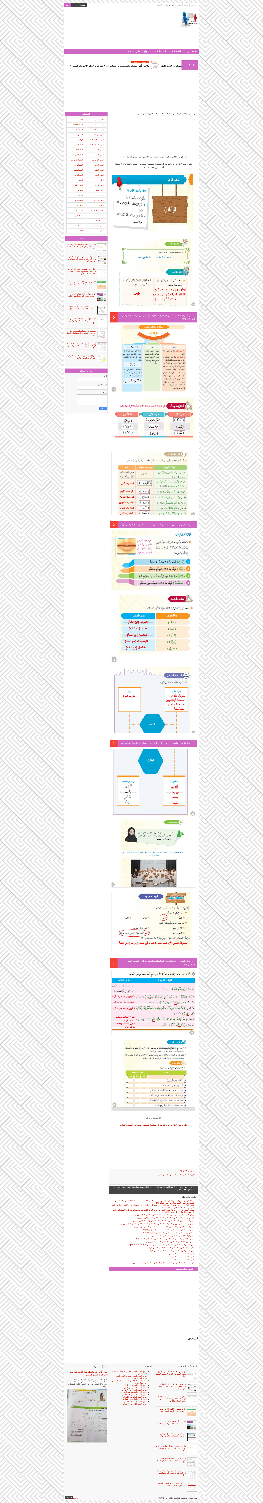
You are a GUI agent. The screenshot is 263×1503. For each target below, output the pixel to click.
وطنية (101, 231)
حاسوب (101, 215)
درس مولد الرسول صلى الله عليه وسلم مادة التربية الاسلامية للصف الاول (164, 1239)
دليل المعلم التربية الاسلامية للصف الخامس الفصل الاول (171, 1251)
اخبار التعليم (99, 119)
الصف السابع (99, 170)
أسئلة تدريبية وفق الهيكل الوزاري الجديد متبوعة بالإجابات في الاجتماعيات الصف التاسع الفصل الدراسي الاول (73, 65)
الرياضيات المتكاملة (97, 145)
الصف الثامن (99, 155)
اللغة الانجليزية (99, 200)
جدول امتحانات (78, 210)
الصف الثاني (79, 155)
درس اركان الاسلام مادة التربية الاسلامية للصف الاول (173, 1236)
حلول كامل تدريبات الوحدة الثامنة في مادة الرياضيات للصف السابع (89, 1373)
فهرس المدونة (169, 5)
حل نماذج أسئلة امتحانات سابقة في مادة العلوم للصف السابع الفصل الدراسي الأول (81, 321)
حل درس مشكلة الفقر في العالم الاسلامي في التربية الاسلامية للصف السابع (163, 1263)
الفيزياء (80, 190)
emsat (81, 231)
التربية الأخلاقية (98, 125)
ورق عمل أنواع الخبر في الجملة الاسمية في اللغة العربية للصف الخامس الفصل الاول (81, 345)
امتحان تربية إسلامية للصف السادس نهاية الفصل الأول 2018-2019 (168, 1233)
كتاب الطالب (99, 221)
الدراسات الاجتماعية (113, 62)
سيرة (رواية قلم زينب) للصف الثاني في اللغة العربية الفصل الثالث (82, 357)
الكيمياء (80, 195)
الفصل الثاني (163, 1175)
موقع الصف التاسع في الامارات (134, 1385)
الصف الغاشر (78, 175)
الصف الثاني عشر (98, 160)
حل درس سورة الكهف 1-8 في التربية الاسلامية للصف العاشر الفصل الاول (82, 283)
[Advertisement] (115, 30)
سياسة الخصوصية (182, 5)
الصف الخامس (99, 165)
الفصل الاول (99, 185)
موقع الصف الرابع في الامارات (134, 1397)
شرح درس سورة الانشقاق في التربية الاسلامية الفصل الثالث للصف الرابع (82, 307)
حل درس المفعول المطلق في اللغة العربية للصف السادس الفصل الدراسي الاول (154, 525)
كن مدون (69, 1497)
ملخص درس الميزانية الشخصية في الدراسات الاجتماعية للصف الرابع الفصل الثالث (81, 333)
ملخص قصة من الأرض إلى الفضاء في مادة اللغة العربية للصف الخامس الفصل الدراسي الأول (81, 259)
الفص (81, 180)
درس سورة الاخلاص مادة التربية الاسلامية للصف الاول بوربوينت (169, 1242)
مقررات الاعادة (98, 226)
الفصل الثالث (78, 185)
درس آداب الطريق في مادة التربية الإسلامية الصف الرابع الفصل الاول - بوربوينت (162, 1221)
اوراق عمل (79, 205)
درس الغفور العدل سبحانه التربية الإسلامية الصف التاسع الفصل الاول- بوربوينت (162, 1227)
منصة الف (80, 226)
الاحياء (81, 119)
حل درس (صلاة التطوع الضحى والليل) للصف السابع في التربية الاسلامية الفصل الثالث (81, 246)
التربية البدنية (78, 130)
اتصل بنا (159, 5)
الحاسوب (80, 135)
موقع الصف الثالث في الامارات (134, 1399)
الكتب (101, 195)
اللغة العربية (79, 200)
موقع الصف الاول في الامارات (135, 1404)
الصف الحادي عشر (76, 160)
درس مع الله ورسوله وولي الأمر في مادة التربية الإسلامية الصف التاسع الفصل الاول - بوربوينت (156, 1224)
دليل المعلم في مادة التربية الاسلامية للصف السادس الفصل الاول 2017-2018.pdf (162, 1245)
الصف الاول (79, 145)
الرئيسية (193, 5)
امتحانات (129, 51)
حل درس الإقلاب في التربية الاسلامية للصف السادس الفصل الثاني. (153, 1124)
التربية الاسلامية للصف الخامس (181, 1254)
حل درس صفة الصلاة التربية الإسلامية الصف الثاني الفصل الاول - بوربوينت (164, 1218)
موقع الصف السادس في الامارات (133, 1392)
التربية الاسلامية (188, 1175)
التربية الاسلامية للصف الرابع (182, 1257)
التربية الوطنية (99, 135)
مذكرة (81, 221)
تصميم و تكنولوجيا (97, 210)
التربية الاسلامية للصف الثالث (182, 1260)
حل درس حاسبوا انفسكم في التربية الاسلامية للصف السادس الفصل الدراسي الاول (153, 743)
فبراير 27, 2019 (186, 1171)
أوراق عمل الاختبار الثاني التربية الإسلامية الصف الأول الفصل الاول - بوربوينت (163, 1215)
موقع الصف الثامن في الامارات (134, 1388)
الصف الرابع (79, 165)
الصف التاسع (99, 150)
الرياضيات (79, 140)
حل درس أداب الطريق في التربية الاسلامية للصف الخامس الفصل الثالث (82, 295)
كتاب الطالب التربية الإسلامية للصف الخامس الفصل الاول (171, 1248)
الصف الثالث (79, 150)
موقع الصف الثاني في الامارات (134, 1402)
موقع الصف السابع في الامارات (134, 1390)
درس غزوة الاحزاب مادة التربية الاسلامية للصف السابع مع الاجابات (167, 1230)
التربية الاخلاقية (78, 125)
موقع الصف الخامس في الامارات (133, 1395)
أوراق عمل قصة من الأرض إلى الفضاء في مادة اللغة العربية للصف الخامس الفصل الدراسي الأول (82, 271)
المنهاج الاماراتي (143, 51)
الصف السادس (175, 1175)
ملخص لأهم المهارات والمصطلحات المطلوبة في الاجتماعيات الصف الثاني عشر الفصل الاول (176, 65)
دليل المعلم (79, 215)
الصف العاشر (99, 175)
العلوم (101, 180)
